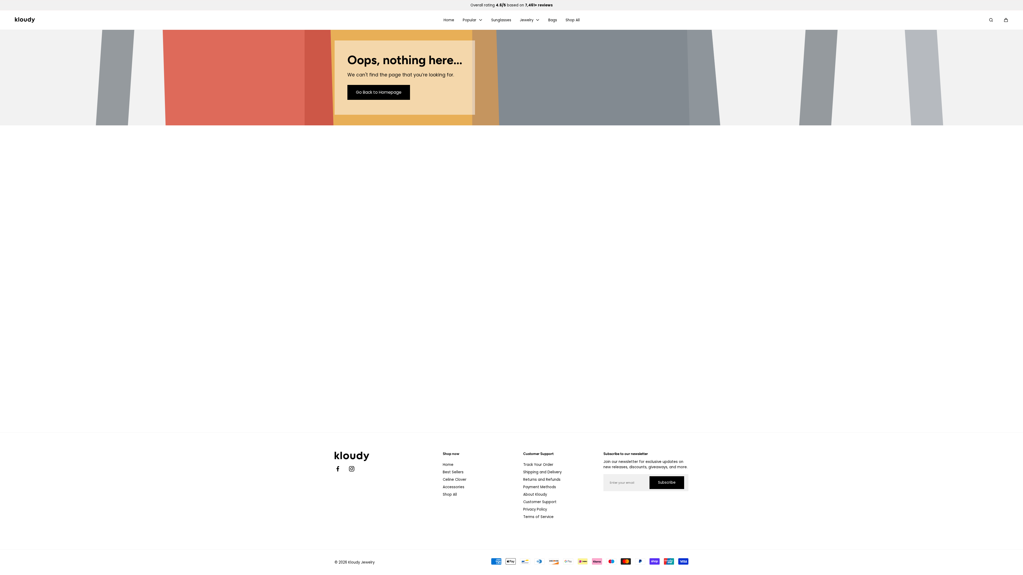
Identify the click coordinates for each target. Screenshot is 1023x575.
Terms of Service (538, 516)
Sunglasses (501, 20)
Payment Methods (539, 487)
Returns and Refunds (542, 479)
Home (449, 20)
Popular (469, 20)
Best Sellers (453, 472)
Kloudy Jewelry (361, 562)
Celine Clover (454, 479)
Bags (552, 20)
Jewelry (526, 20)
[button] (1006, 20)
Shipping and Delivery (542, 472)
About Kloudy (535, 494)
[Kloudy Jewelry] (25, 20)
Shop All (573, 20)
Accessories (453, 487)
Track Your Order (538, 464)
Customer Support (540, 501)
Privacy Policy (535, 509)
